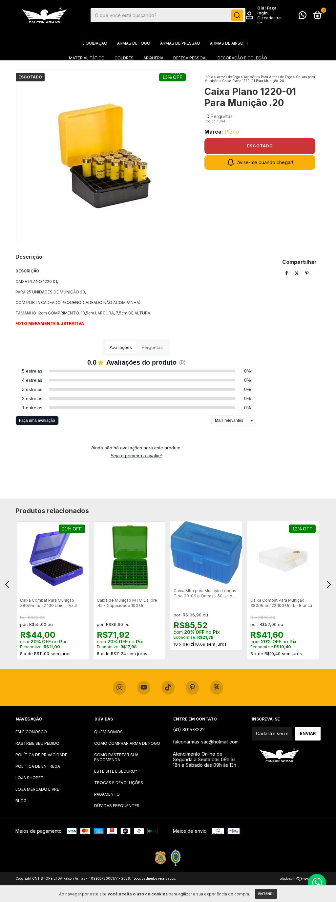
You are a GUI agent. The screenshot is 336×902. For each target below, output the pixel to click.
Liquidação (94, 43)
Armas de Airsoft (229, 43)
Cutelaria (181, 72)
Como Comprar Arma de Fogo (127, 743)
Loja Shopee (29, 777)
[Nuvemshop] (300, 879)
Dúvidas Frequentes (116, 805)
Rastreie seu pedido (37, 743)
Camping (125, 72)
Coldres (124, 57)
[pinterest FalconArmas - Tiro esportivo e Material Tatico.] (192, 688)
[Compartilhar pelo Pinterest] (307, 273)
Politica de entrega (37, 766)
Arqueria (153, 57)
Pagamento (107, 794)
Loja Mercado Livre (37, 789)
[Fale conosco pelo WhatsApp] (302, 16)
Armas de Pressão (180, 43)
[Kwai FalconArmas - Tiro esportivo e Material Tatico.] (216, 687)
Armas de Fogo (133, 43)
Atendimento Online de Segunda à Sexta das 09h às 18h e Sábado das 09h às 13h (204, 759)
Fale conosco (31, 731)
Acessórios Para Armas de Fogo (268, 77)
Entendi (266, 894)
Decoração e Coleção (242, 57)
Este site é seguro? (115, 771)
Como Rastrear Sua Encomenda (116, 757)
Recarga (244, 72)
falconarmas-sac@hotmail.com (206, 741)
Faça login (267, 10)
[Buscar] (237, 15)
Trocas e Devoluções (118, 782)
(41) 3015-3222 (189, 729)
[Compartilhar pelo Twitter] (297, 273)
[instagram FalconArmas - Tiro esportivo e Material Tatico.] (119, 688)
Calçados (213, 72)
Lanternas (95, 72)
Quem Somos (108, 731)
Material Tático (87, 57)
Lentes (152, 72)
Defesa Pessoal (190, 57)
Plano (231, 131)
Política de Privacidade (41, 754)
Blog (21, 800)
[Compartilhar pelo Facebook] (287, 273)
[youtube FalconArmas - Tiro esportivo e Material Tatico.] (143, 688)
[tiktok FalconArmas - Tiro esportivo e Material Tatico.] (168, 688)
